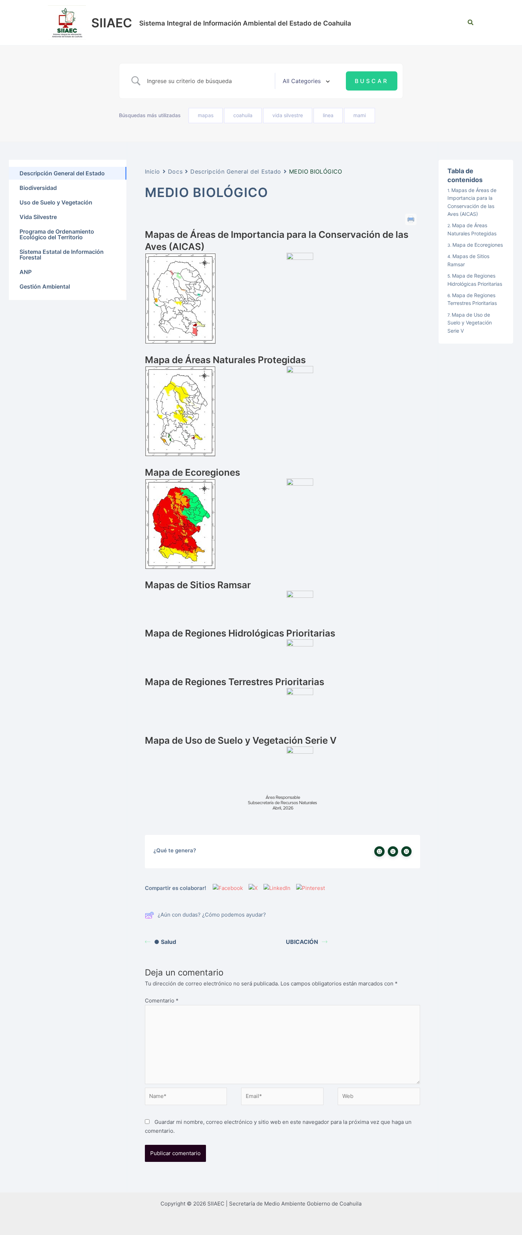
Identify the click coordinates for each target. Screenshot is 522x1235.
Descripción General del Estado (235, 171)
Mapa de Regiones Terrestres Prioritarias (472, 299)
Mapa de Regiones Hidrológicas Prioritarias (474, 279)
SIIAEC (111, 22)
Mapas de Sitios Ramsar (468, 260)
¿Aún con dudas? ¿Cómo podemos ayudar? (212, 914)
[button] (471, 22)
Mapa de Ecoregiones (477, 245)
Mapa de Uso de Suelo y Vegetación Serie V (469, 322)
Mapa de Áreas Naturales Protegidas (471, 229)
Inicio (152, 171)
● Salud (165, 941)
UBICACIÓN (302, 941)
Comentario (162, 1000)
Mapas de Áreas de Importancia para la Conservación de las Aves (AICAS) (471, 202)
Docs (175, 171)
